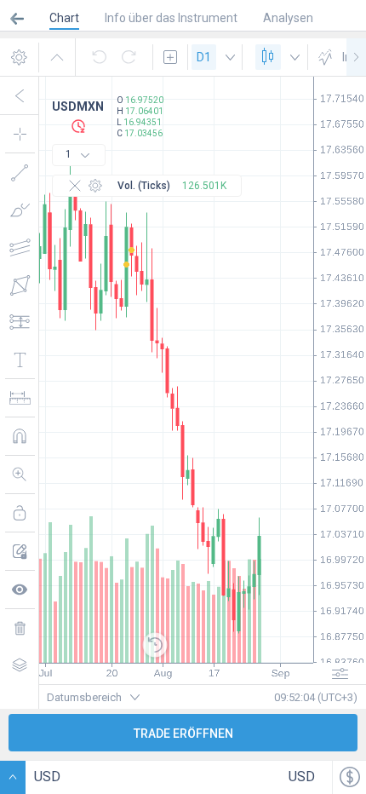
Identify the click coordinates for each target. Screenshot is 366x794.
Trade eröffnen (183, 733)
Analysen (288, 18)
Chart (64, 18)
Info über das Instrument (171, 18)
